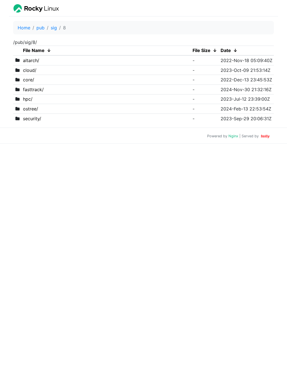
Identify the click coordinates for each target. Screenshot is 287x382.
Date (226, 50)
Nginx (233, 136)
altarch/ (31, 60)
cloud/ (29, 70)
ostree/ (30, 109)
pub (40, 27)
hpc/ (28, 99)
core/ (28, 79)
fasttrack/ (33, 89)
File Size (201, 50)
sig (54, 27)
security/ (32, 118)
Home (24, 27)
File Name (34, 50)
